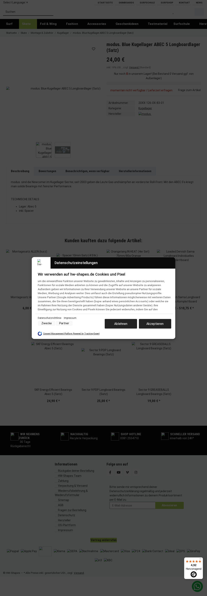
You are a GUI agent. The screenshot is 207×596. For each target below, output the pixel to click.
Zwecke (46, 323)
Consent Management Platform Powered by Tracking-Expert (71, 333)
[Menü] (200, 559)
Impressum (70, 318)
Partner (64, 323)
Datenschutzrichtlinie (50, 318)
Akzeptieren (155, 324)
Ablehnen (120, 324)
